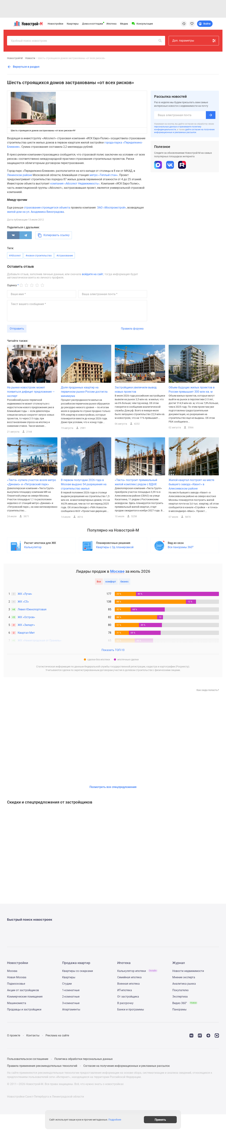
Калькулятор (32, 547)
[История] (184, 23)
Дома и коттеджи (92, 23)
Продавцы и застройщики (24, 1009)
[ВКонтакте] (13, 235)
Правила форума (132, 328)
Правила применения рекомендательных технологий (42, 1066)
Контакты (32, 1035)
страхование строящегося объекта (47, 207)
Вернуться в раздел (25, 66)
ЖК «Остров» (26, 617)
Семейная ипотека (129, 977)
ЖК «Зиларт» (26, 625)
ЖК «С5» (23, 601)
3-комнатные (70, 1003)
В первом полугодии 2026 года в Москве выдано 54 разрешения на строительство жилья (83, 484)
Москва (12, 971)
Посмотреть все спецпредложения (113, 787)
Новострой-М (15, 58)
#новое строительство (39, 255)
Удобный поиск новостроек (29, 40)
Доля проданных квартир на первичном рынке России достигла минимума (84, 392)
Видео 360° (184, 1003)
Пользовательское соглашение (27, 1059)
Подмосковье (16, 983)
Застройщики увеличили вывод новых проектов (136, 389)
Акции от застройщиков (23, 990)
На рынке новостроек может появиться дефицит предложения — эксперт (31, 392)
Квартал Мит (26, 632)
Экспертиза (180, 996)
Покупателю (180, 990)
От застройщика (128, 996)
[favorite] (192, 23)
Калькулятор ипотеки (137, 971)
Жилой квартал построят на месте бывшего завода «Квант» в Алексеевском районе (191, 484)
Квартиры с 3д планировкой (114, 547)
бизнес (124, 581)
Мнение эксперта (183, 977)
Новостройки (55, 23)
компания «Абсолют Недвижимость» (75, 183)
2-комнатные (70, 996)
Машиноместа (16, 1003)
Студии (67, 983)
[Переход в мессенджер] (217, 1035)
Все (99, 581)
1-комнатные (70, 990)
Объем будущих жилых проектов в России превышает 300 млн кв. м (192, 389)
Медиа (124, 23)
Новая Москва (16, 977)
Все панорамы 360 (181, 547)
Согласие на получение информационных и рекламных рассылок (126, 1066)
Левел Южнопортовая (32, 609)
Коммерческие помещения (25, 996)
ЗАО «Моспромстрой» (111, 207)
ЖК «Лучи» (25, 594)
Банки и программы (130, 1009)
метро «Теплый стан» (104, 175)
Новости (30, 58)
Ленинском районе (19, 175)
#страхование (64, 255)
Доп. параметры (183, 40)
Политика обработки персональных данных (83, 1059)
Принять (160, 1119)
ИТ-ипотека (124, 990)
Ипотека (111, 23)
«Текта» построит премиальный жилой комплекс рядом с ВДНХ (136, 482)
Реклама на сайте (57, 1035)
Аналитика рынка (184, 983)
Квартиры (73, 23)
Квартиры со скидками (77, 971)
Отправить (17, 328)
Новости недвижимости (188, 971)
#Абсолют (15, 255)
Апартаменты (71, 1009)
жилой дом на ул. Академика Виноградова (35, 211)
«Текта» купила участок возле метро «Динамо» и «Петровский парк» (31, 482)
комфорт (110, 581)
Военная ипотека (128, 983)
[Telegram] (25, 235)
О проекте (13, 1035)
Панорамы (179, 1009)
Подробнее (114, 1119)
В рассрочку (125, 1003)
